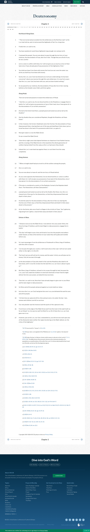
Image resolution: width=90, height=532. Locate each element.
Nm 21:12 (31, 361)
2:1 (25, 346)
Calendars (69, 490)
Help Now (76, 1)
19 (53, 27)
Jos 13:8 (36, 421)
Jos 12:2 (35, 425)
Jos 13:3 (53, 332)
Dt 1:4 (31, 405)
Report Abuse (67, 2)
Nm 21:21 (31, 411)
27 (72, 27)
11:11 (55, 418)
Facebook (70, 520)
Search (83, 2)
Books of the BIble (31, 488)
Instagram (80, 520)
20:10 (23, 339)
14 (42, 27)
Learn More (59, 475)
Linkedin (76, 520)
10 (33, 27)
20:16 (44, 418)
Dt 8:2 (28, 357)
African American (9, 490)
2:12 (24, 376)
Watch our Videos (55, 464)
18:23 (39, 401)
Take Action (49, 485)
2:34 (24, 337)
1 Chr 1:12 (44, 401)
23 (62, 27)
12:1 (49, 405)
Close (86, 530)
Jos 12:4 (47, 372)
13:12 (51, 372)
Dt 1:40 (28, 350)
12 (37, 27)
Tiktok (83, 520)
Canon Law (8, 504)
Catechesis (8, 507)
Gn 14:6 (29, 376)
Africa (6, 488)
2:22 (25, 398)
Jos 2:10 (42, 405)
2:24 (25, 405)
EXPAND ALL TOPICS (10, 513)
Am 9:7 (54, 401)
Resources (70, 488)
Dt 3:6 (30, 418)
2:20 (25, 390)
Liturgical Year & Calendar (33, 494)
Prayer (27, 492)
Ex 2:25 (43, 328)
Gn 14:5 (39, 372)
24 (65, 27)
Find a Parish (57, 2)
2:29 (25, 414)
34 (12, 29)
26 (69, 27)
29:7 (35, 405)
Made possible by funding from (69, 525)
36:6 (33, 398)
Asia (6, 494)
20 (56, 27)
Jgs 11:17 (38, 361)
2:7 (24, 328)
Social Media (70, 494)
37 (27, 411)
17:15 (55, 372)
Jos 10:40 (51, 418)
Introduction (12, 27)
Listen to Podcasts (44, 464)
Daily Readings (46, 2)
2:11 (25, 372)
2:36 (25, 421)
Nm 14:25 (33, 350)
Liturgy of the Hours (31, 498)
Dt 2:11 (29, 390)
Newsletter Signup (72, 492)
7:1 (67, 337)
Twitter (66, 520)
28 (74, 27)
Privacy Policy (49, 434)
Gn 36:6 (28, 354)
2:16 (25, 383)
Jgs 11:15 (38, 346)
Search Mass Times (31, 490)
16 (46, 27)
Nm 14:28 (31, 379)
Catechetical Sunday (10, 509)
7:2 (34, 418)
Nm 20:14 (30, 346)
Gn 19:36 (28, 365)
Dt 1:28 (29, 368)
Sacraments (29, 496)
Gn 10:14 (29, 401)
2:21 (25, 394)
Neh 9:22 (55, 405)
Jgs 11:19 (39, 411)
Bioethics (7, 502)
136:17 (68, 405)
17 (49, 27)
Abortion (7, 485)
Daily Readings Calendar (52, 2)
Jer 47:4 (49, 401)
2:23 (24, 332)
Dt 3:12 (29, 421)
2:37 (25, 425)
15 (44, 27)
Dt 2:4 (28, 414)
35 (35, 379)
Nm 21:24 (31, 383)
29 (76, 27)
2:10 (25, 368)
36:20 (33, 376)
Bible (6, 500)
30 (79, 27)
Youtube (73, 520)
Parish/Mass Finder (72, 485)
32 (8, 29)
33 (10, 29)
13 (39, 27)
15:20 (43, 372)
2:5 (25, 354)
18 (51, 27)
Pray (47, 492)
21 (58, 27)
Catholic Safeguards (10, 511)
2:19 (24, 387)
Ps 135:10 (61, 405)
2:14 (24, 379)
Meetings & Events (51, 490)
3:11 (33, 372)
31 (81, 27)
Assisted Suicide (9, 498)
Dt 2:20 (29, 372)
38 (32, 365)
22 (60, 27)
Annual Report (9, 492)
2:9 (25, 361)
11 (35, 27)
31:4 (38, 405)
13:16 (38, 418)
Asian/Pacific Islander (11, 496)
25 (67, 27)
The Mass (28, 500)
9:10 (46, 405)
